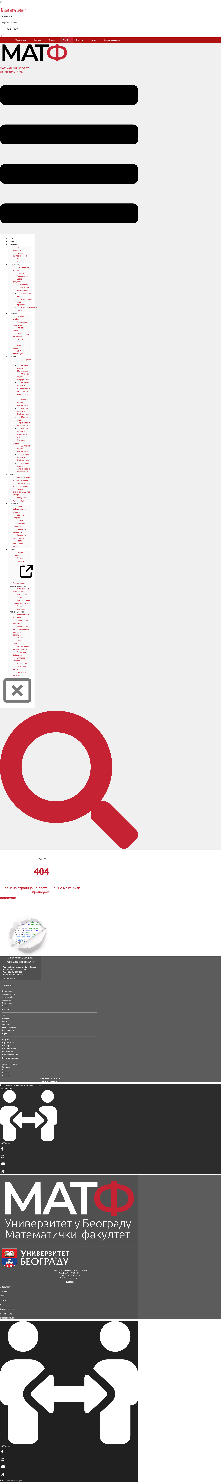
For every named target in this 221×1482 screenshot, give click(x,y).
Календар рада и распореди (22, 335)
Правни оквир (23, 288)
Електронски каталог (10, 1054)
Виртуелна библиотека (19, 653)
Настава (37, 40)
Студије (51, 40)
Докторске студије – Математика (23, 449)
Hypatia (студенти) (18, 248)
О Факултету (5, 1287)
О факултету (20, 40)
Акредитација (22, 290)
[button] (69, 154)
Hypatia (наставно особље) (21, 254)
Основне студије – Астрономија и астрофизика (23, 387)
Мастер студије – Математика (22, 403)
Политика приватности (49, 1082)
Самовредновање (29, 308)
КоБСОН (20, 638)
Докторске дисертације (19, 352)
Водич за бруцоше (18, 516)
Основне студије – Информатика (23, 377)
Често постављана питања (18, 544)
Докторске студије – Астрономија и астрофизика (23, 467)
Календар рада (8, 1030)
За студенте (22, 595)
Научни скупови (18, 553)
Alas (18, 259)
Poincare (20, 262)
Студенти (79, 40)
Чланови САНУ (18, 329)
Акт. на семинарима (9, 1064)
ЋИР (9, 29)
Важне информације (10, 1027)
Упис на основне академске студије (22, 479)
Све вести (21, 609)
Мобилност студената (19, 525)
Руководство (22, 276)
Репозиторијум (7, 1051)
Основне (5, 1018)
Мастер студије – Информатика (23, 411)
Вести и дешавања (112, 40)
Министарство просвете (21, 622)
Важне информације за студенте (19, 509)
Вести (2, 1296)
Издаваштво (22, 664)
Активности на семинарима (21, 590)
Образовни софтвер (19, 642)
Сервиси (6, 17)
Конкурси (5, 1073)
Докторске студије (19, 441)
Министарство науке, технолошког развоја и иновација (21, 630)
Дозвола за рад (24, 294)
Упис (65, 40)
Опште (19, 606)
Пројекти (20, 561)
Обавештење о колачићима (49, 1079)
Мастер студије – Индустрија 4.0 (22, 433)
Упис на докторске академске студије (22, 492)
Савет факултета (17, 280)
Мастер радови (18, 346)
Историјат (21, 273)
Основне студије (24, 359)
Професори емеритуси (20, 323)
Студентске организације (19, 536)
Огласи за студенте (19, 659)
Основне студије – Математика (23, 368)
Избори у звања (18, 340)
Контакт (20, 311)
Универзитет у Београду (12, 11)
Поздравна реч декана (21, 268)
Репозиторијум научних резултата (21, 647)
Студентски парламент (19, 530)
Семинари (21, 558)
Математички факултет (13, 9)
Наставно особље (19, 317)
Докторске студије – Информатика (23, 457)
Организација (22, 285)
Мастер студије (23, 394)
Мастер (5, 1021)
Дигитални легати (19, 668)
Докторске (6, 1024)
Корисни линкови (9, 23)
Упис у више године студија (20, 499)
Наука (93, 40)
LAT (16, 29)
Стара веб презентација (19, 673)
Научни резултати (9, 1048)
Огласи (20, 521)
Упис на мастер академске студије (21, 484)
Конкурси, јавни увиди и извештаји (21, 601)
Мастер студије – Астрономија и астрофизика (23, 421)
